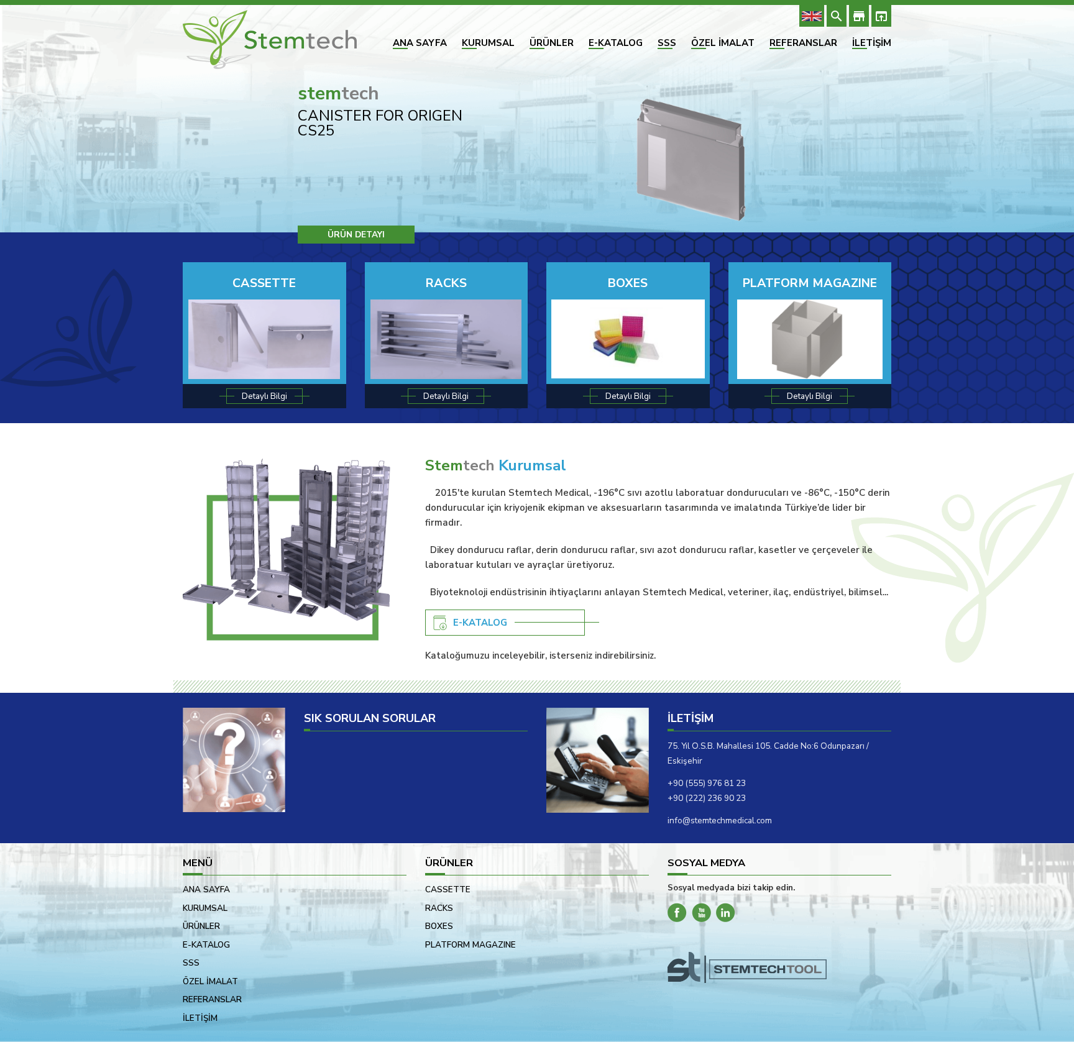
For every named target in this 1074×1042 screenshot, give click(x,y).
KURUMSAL (488, 43)
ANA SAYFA (420, 43)
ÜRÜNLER (552, 43)
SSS (667, 43)
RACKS (446, 283)
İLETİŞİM (871, 43)
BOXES (628, 283)
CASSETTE (264, 283)
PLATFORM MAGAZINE (810, 283)
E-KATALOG (616, 43)
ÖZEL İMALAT (723, 43)
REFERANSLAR (803, 43)
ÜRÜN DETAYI (356, 234)
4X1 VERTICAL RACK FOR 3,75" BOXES (387, 123)
